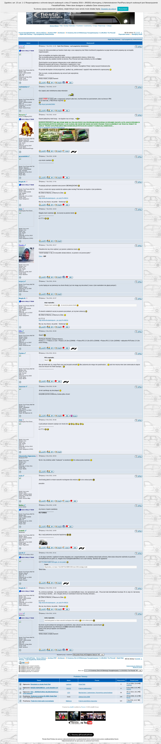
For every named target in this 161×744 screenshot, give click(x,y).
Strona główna (54, 25)
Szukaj (66, 25)
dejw (20, 209)
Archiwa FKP (52, 33)
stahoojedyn (23, 87)
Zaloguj (109, 25)
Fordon (21, 353)
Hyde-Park (82, 684)
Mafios (21, 505)
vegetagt (129, 701)
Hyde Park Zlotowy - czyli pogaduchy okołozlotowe (37, 34)
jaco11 (128, 697)
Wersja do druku (137, 667)
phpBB (72, 707)
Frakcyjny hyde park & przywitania (42, 701)
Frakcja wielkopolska (85, 688)
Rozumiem (123, 9)
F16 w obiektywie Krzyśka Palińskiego (52, 128)
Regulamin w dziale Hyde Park (41, 684)
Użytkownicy (88, 25)
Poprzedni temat (124, 34)
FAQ (61, 25)
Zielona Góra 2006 (84, 696)
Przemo (83, 707)
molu (20, 476)
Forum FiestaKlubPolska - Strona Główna (32, 33)
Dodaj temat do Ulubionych (134, 666)
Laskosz (68, 684)
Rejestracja (101, 25)
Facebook (80, 25)
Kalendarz (72, 25)
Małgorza (69, 701)
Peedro (21, 245)
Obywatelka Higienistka (27, 456)
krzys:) (21, 281)
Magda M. (22, 182)
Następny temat (137, 34)
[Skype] (73, 416)
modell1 (22, 531)
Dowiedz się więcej (108, 9)
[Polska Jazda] (73, 153)
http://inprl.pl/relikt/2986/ (47, 104)
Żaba (40, 256)
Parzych (22, 115)
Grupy (95, 25)
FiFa (20, 331)
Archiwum (61, 33)
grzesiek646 (23, 156)
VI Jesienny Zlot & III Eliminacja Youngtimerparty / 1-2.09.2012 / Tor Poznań (90, 33)
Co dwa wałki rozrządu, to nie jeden (54, 562)
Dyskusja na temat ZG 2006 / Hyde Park (44, 696)
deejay (129, 693)
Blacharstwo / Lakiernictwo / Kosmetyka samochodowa (95, 692)
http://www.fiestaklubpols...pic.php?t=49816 (53, 198)
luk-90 (21, 553)
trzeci (21, 46)
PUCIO (69, 688)
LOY (68, 692)
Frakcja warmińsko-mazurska (88, 701)
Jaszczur (22, 386)
